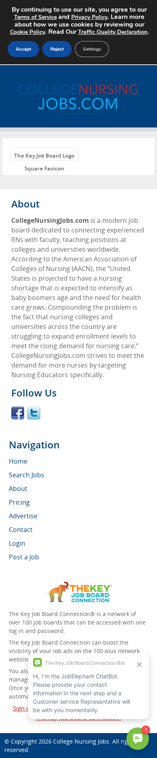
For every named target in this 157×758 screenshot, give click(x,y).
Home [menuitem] (18, 461)
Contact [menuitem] (21, 529)
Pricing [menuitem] (19, 502)
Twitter (33, 413)
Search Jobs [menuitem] (26, 474)
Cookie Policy (27, 32)
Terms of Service (35, 17)
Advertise (23, 515)
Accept (23, 49)
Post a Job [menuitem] (24, 557)
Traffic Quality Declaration (112, 32)
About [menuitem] (18, 488)
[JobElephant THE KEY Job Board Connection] (78, 585)
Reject (57, 49)
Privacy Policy (89, 17)
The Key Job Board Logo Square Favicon (44, 156)
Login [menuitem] (17, 543)
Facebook (17, 413)
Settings (92, 49)
